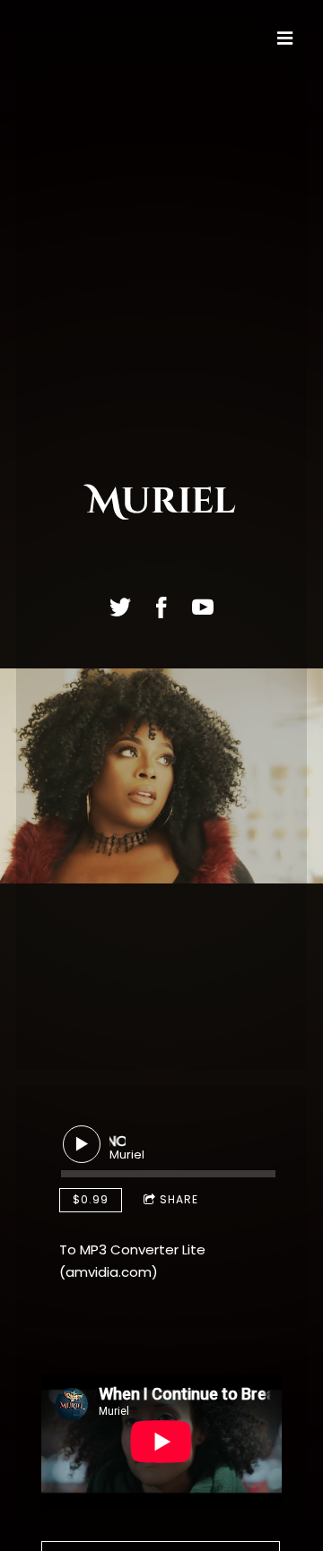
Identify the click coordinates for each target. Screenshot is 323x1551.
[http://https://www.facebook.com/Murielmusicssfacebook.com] (161, 607)
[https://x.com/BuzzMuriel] (120, 607)
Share (179, 1199)
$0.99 (91, 1199)
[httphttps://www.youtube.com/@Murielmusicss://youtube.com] (203, 607)
